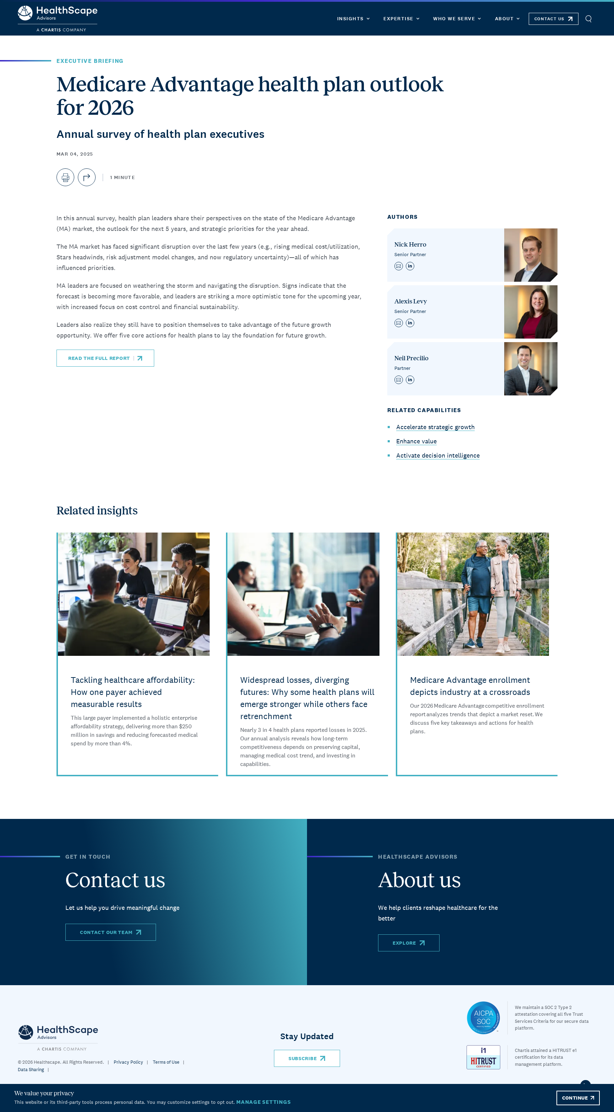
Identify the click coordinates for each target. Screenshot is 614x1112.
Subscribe (303, 1058)
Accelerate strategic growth (435, 427)
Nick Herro (410, 244)
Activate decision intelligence (438, 455)
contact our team (106, 932)
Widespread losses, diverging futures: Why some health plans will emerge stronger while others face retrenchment (307, 698)
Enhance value (416, 441)
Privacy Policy (128, 1062)
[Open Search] (588, 19)
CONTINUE (575, 1098)
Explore (404, 943)
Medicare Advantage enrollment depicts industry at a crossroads (470, 685)
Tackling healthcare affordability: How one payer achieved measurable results (133, 691)
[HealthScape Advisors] (57, 18)
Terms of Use (166, 1062)
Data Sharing (31, 1070)
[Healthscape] (487, 1018)
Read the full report (99, 358)
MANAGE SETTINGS (263, 1101)
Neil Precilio (411, 358)
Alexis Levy (410, 301)
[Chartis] (58, 1038)
